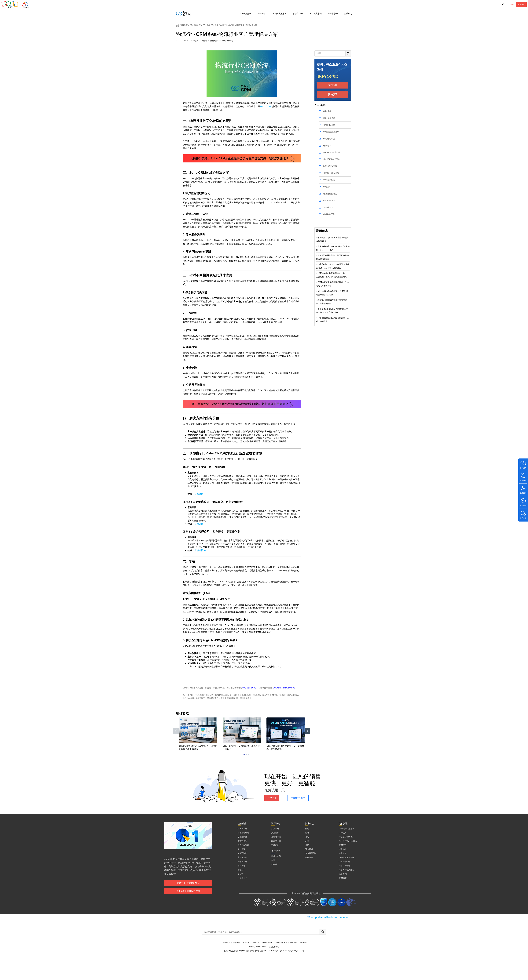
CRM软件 (343, 845)
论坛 (307, 837)
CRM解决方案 (278, 13)
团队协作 (241, 866)
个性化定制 (242, 857)
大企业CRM (328, 207)
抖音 (273, 860)
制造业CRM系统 (330, 166)
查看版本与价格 (298, 798)
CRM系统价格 (329, 118)
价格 (307, 828)
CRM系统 (327, 111)
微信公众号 (276, 856)
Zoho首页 (226, 942)
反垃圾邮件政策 (281, 942)
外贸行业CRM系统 (331, 173)
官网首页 (184, 25)
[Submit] (322, 932)
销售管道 (342, 853)
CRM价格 (261, 13)
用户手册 (275, 828)
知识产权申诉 (267, 942)
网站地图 (309, 857)
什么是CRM (328, 145)
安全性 (240, 874)
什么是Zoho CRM (346, 837)
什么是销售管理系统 (332, 159)
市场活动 (275, 845)
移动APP (241, 870)
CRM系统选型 (195, 25)
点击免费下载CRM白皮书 (188, 891)
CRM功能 (244, 13)
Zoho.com (15, 5)
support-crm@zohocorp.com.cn (330, 917)
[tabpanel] (198, 734)
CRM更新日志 (311, 853)
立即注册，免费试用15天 (188, 883)
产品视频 (275, 833)
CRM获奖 (309, 849)
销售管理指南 (329, 180)
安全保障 (256, 942)
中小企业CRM (329, 200)
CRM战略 (343, 833)
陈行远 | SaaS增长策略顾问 (221, 40)
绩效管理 (241, 849)
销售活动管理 (243, 845)
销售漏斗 (327, 187)
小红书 (274, 864)
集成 (307, 833)
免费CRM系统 (329, 125)
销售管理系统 (329, 139)
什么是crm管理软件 (331, 152)
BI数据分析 (242, 841)
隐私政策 (303, 942)
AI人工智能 (242, 853)
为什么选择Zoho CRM (348, 841)
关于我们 (236, 942)
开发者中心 (276, 837)
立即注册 (521, 4)
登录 (512, 4)
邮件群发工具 (329, 214)
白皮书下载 (276, 841)
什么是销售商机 (330, 194)
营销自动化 (242, 861)
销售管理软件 (344, 861)
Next (307, 731)
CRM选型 (343, 878)
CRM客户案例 (315, 13)
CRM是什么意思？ (346, 828)
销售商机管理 (344, 866)
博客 (307, 845)
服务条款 (293, 942)
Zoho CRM (265, 106)
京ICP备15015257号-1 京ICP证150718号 (289, 951)
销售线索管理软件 (331, 132)
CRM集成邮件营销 (346, 857)
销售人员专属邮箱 (346, 870)
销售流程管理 (243, 833)
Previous (176, 731)
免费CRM (343, 874)
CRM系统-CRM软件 (210, 25)
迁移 (307, 841)
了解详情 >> (200, 494)
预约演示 (332, 94)
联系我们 (348, 13)
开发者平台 (242, 878)
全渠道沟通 (242, 837)
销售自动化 (242, 828)
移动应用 (296, 13)
